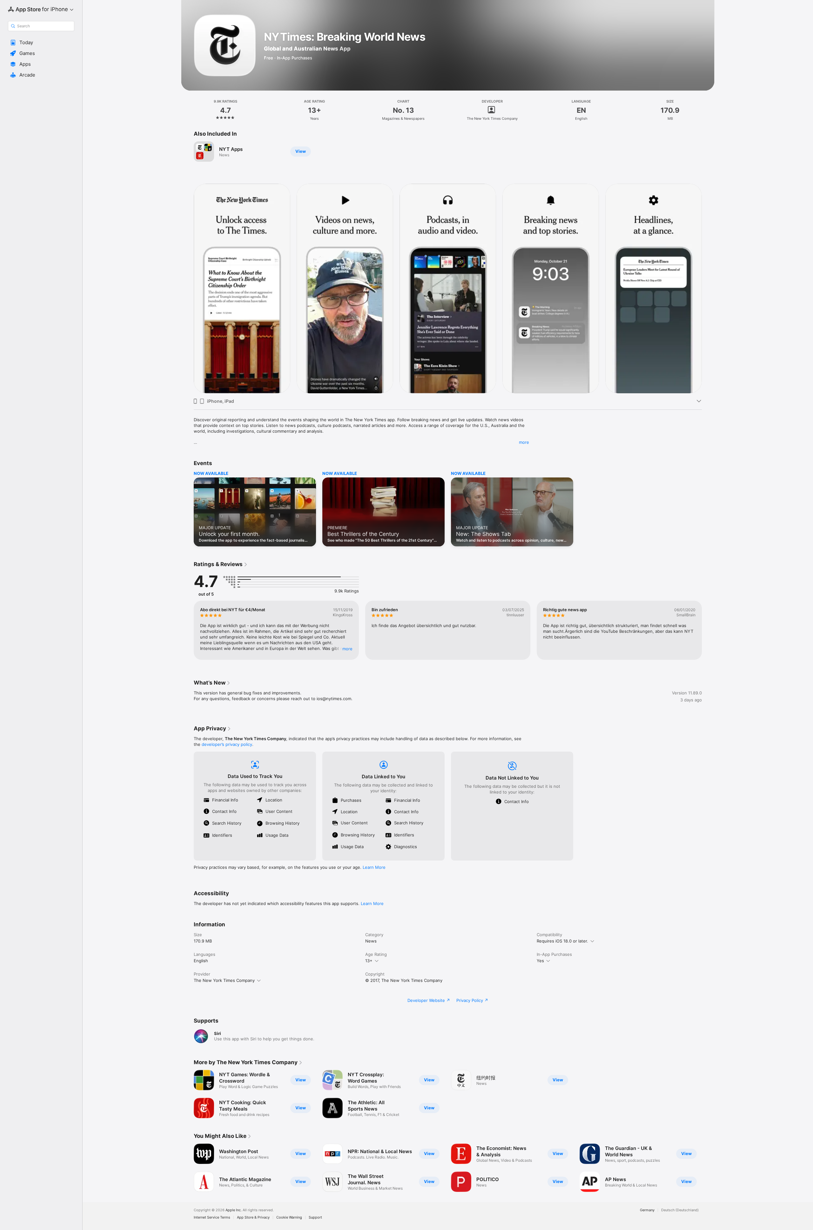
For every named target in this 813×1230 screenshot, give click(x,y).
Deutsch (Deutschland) (680, 1210)
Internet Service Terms (212, 1217)
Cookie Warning (289, 1217)
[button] (41, 42)
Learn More (374, 867)
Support (315, 1217)
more (524, 442)
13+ (369, 960)
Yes (540, 960)
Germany (647, 1210)
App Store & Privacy (253, 1217)
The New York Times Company (224, 980)
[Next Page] (708, 288)
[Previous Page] (187, 288)
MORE (347, 648)
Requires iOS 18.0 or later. (562, 940)
